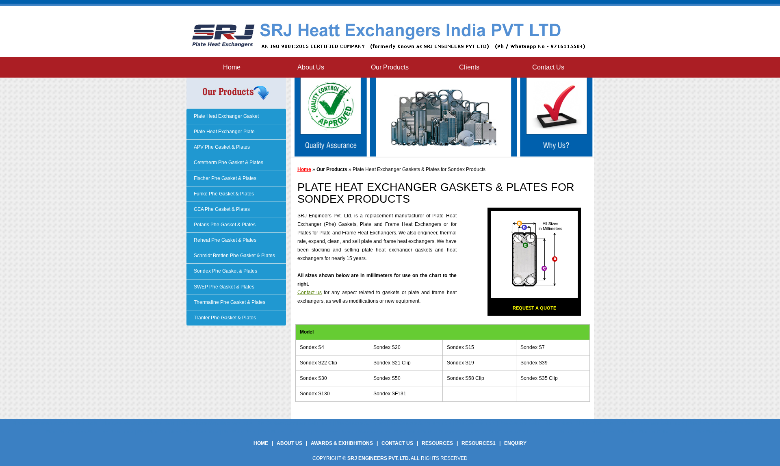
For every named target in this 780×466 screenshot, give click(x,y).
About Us (310, 67)
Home (231, 67)
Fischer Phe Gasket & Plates (224, 178)
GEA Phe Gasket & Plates (221, 209)
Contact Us (548, 67)
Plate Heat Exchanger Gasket (226, 116)
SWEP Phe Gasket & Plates (223, 287)
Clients (469, 67)
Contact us (309, 292)
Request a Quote (534, 308)
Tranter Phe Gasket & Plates (224, 318)
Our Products (390, 67)
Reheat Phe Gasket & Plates (224, 240)
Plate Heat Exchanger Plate (224, 131)
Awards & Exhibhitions (342, 443)
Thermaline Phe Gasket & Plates (229, 302)
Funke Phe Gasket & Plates (223, 194)
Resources (437, 443)
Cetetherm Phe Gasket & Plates (228, 162)
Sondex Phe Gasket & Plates (225, 271)
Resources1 (479, 443)
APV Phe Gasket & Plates (221, 147)
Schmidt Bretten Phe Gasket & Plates (234, 255)
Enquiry (515, 443)
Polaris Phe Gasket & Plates (224, 225)
